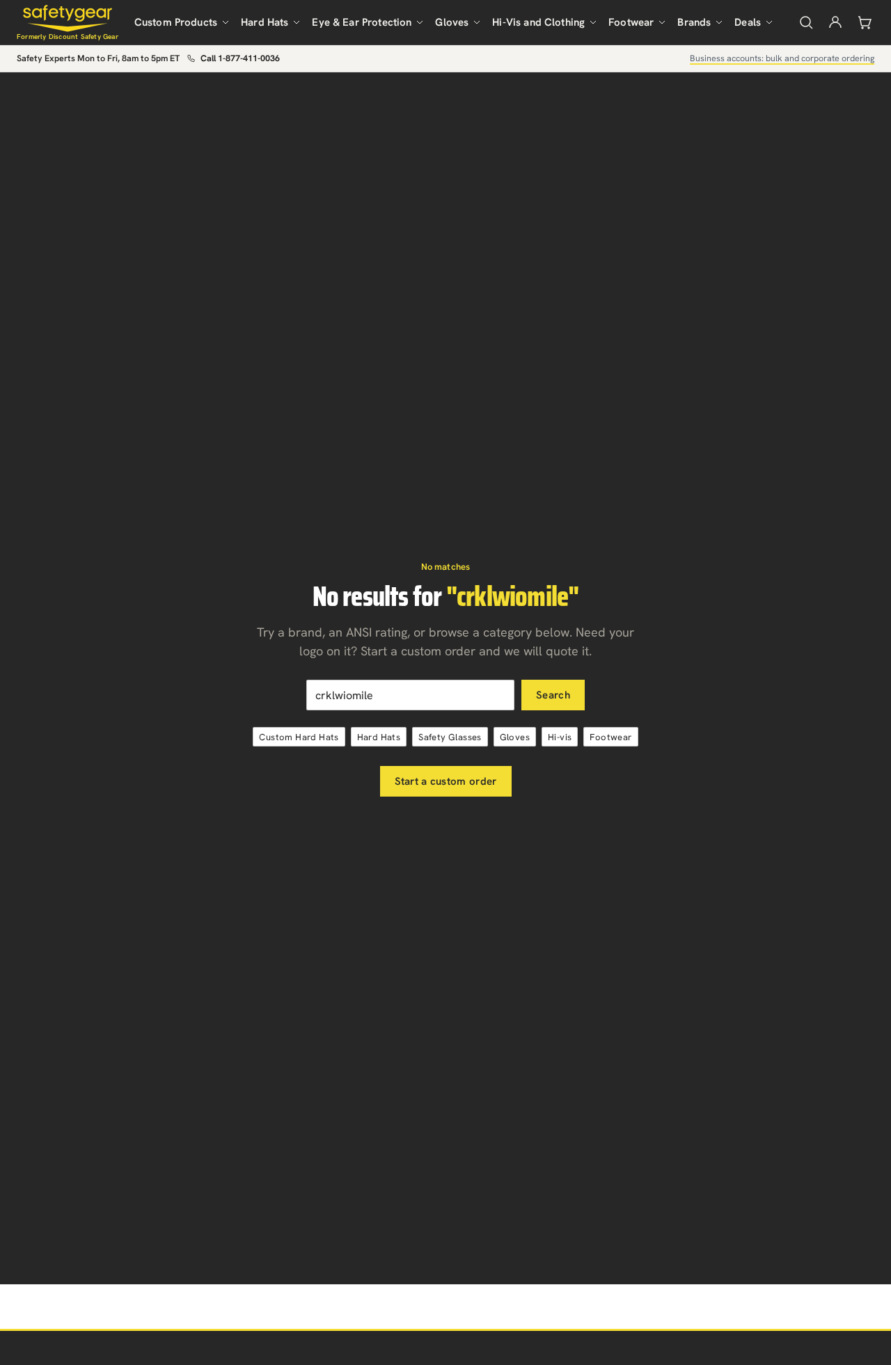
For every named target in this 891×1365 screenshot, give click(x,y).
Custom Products (175, 22)
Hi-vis (559, 737)
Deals (747, 22)
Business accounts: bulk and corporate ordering (782, 58)
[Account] (835, 22)
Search (553, 695)
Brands (694, 22)
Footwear (631, 22)
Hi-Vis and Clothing (538, 22)
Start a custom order (446, 781)
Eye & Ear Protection (361, 22)
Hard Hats (264, 22)
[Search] (806, 22)
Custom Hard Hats (298, 737)
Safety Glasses (449, 737)
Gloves (451, 22)
